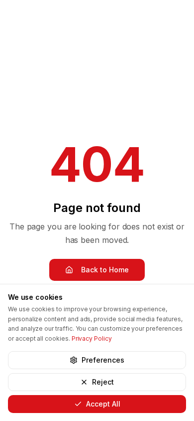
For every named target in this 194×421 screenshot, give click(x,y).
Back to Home (105, 269)
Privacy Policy (92, 338)
